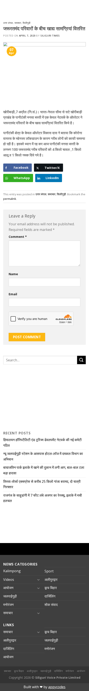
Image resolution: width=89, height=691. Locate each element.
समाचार (17, 22)
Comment (18, 237)
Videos (8, 579)
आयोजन (8, 587)
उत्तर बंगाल (8, 22)
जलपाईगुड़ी (10, 596)
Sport (49, 571)
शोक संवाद (51, 604)
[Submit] (81, 360)
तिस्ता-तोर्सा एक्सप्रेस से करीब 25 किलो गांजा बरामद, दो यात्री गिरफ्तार (42, 484)
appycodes (56, 687)
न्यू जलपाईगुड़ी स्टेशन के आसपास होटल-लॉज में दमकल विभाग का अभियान (43, 456)
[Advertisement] (30, 397)
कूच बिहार (50, 587)
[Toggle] (38, 579)
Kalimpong (12, 571)
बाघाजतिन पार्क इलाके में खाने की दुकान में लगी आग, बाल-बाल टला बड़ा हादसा (43, 470)
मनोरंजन (8, 604)
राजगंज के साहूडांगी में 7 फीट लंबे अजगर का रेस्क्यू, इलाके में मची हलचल (42, 498)
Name (13, 274)
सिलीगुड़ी (26, 22)
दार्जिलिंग (49, 596)
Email (13, 294)
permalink (9, 199)
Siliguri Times (50, 35)
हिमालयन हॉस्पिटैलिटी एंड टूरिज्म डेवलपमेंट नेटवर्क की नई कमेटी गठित (42, 442)
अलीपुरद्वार (50, 579)
